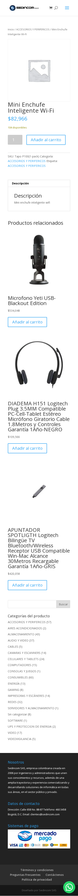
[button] (69, 887)
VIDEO (12, 733)
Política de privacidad (37, 879)
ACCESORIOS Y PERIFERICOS (33, 29)
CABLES (13, 646)
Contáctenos (55, 875)
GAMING (13, 690)
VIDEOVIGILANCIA (19, 739)
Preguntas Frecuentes (25, 875)
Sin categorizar (17, 714)
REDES (12, 702)
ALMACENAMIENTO (21, 634)
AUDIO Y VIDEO (18, 640)
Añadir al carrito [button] (27, 322)
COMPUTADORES (19, 665)
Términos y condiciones (36, 870)
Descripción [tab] (20, 183)
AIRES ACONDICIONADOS (25, 628)
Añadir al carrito (46, 139)
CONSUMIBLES (18, 677)
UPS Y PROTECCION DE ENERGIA (30, 726)
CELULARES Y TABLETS (23, 659)
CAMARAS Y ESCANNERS (24, 653)
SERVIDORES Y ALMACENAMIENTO (31, 708)
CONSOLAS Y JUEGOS (22, 671)
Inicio (11, 29)
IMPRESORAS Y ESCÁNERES (26, 696)
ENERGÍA (14, 683)
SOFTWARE (15, 720)
